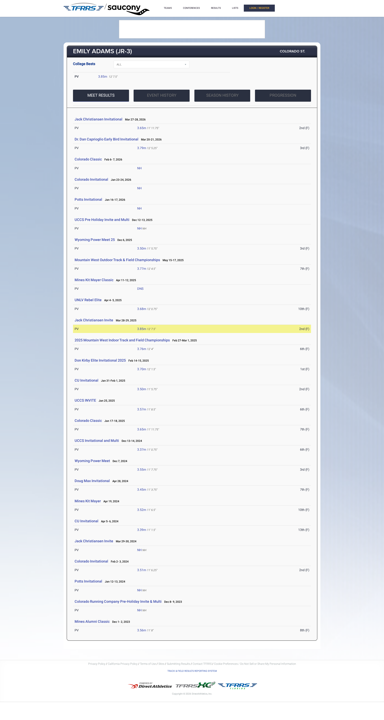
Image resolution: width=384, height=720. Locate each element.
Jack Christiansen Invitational (98, 119)
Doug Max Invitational (92, 481)
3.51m (141, 570)
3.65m (141, 128)
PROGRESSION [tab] (283, 95)
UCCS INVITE (85, 400)
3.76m (141, 349)
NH (139, 168)
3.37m (141, 449)
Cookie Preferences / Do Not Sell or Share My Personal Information (255, 663)
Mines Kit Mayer (88, 501)
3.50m (141, 248)
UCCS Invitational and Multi (97, 440)
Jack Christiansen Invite (94, 320)
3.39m (141, 530)
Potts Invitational (88, 199)
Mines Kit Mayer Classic (94, 280)
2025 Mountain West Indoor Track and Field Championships (122, 340)
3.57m (141, 409)
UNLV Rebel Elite (88, 300)
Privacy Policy (96, 663)
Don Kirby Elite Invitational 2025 (100, 360)
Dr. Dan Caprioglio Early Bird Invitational (106, 139)
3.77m (141, 269)
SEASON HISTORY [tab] (222, 95)
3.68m (141, 309)
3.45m (141, 489)
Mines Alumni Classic (92, 621)
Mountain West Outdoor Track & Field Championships (117, 260)
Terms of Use (148, 663)
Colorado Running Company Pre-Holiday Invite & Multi (118, 601)
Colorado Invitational (91, 179)
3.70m (141, 369)
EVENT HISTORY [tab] (161, 95)
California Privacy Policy (123, 663)
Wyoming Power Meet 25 (95, 240)
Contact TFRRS (202, 663)
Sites (161, 663)
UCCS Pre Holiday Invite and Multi (102, 220)
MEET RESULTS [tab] (101, 95)
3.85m (102, 76)
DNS (140, 289)
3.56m (141, 630)
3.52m (141, 510)
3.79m (141, 148)
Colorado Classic (88, 159)
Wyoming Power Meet (92, 461)
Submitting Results (178, 663)
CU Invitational (86, 380)
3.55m (141, 469)
